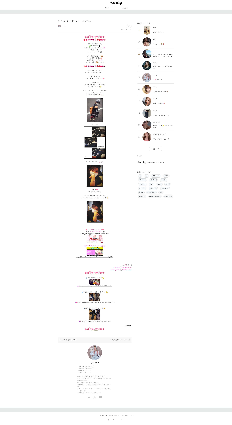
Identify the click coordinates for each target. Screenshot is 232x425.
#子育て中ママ (156, 176)
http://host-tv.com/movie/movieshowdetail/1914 (94, 257)
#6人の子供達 (168, 196)
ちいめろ (94, 362)
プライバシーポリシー (113, 415)
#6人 (160, 192)
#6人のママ (142, 196)
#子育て (159, 184)
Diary (128, 26)
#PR (146, 176)
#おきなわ (163, 180)
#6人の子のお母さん (155, 196)
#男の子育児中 (151, 192)
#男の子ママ (142, 180)
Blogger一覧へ (155, 149)
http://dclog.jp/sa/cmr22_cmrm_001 (95, 234)
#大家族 (141, 192)
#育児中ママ (142, 184)
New (107, 8)
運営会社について (128, 415)
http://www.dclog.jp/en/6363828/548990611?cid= (95, 286)
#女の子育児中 (165, 188)
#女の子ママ (142, 188)
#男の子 (166, 176)
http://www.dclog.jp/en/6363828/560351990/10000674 (95, 302)
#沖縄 (151, 184)
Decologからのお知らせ (156, 162)
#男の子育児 (153, 180)
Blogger (125, 8)
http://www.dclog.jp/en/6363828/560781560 (95, 321)
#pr (140, 176)
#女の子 (167, 184)
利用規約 (101, 415)
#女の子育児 (153, 188)
